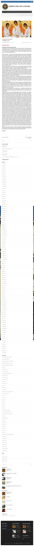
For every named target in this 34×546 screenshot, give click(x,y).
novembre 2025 (4, 182)
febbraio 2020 (4, 322)
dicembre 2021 (4, 277)
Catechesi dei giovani (5, 371)
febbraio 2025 (4, 200)
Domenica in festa (8, 500)
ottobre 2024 (4, 208)
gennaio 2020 (4, 324)
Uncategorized (4, 446)
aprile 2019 (3, 342)
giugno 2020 (4, 314)
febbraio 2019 (4, 346)
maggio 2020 (4, 316)
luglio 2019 (3, 336)
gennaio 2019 (4, 348)
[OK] (12, 515)
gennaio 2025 (4, 202)
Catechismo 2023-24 (5, 375)
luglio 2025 (3, 190)
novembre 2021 (4, 279)
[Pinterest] (6, 515)
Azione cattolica (4, 369)
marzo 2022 (4, 271)
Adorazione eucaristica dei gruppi (7, 363)
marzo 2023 (4, 247)
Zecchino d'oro (4, 450)
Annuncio (24, 42)
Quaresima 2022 (4, 438)
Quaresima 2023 (4, 440)
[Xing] (15, 515)
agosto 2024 (4, 212)
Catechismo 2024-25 (5, 377)
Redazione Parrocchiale (6, 42)
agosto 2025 (4, 188)
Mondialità (3, 426)
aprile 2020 (3, 318)
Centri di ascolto (4, 383)
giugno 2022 (4, 265)
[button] (4, 12)
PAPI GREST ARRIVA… (5, 137)
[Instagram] (28, 537)
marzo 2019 (4, 344)
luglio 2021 (3, 287)
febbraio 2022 (4, 273)
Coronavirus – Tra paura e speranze (7, 391)
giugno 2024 (4, 216)
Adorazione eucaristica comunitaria (7, 361)
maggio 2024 (4, 218)
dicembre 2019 (4, 326)
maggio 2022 (4, 267)
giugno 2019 (4, 338)
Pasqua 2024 (4, 432)
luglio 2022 (3, 263)
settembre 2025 (4, 186)
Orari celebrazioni (9, 509)
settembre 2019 (4, 332)
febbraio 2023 (4, 249)
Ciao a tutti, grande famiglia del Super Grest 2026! (13, 485)
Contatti (3, 385)
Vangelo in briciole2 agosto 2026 (9, 469)
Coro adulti (4, 387)
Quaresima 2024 (4, 442)
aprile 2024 (3, 220)
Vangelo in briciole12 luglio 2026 (9, 482)
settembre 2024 (4, 210)
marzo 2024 (4, 222)
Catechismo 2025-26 (5, 379)
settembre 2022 (4, 259)
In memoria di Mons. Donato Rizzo (11, 473)
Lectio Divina (4, 424)
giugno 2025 (4, 192)
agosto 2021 (4, 285)
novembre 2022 (4, 255)
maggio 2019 (4, 340)
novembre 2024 (4, 206)
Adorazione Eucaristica (5, 359)
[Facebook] (30, 1)
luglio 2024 (3, 214)
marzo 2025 (4, 198)
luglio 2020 (3, 312)
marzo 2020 (4, 320)
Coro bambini (4, 389)
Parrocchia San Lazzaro (19, 6)
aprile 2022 (3, 269)
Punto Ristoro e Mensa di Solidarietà (7, 434)
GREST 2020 (3, 397)
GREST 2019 (3, 395)
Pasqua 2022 (4, 430)
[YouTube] (11, 515)
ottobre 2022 (4, 257)
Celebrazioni (4, 381)
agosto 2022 (4, 261)
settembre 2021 (4, 283)
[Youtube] (31, 1)
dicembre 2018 (4, 350)
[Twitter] (3, 515)
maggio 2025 (4, 194)
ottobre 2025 (4, 184)
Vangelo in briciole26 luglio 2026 (9, 478)
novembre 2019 (4, 328)
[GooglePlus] (9, 515)
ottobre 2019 (4, 330)
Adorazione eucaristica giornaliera (7, 365)
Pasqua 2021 (4, 428)
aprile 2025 (3, 196)
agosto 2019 (4, 334)
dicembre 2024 (4, 204)
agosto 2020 (4, 310)
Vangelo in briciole (28, 42)
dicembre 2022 (4, 253)
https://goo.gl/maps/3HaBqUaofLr (7, 529)
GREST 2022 (3, 399)
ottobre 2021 (4, 281)
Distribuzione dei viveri (5, 393)
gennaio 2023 (4, 251)
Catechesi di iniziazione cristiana (7, 373)
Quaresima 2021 (4, 436)
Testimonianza (4, 444)
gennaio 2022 (4, 275)
